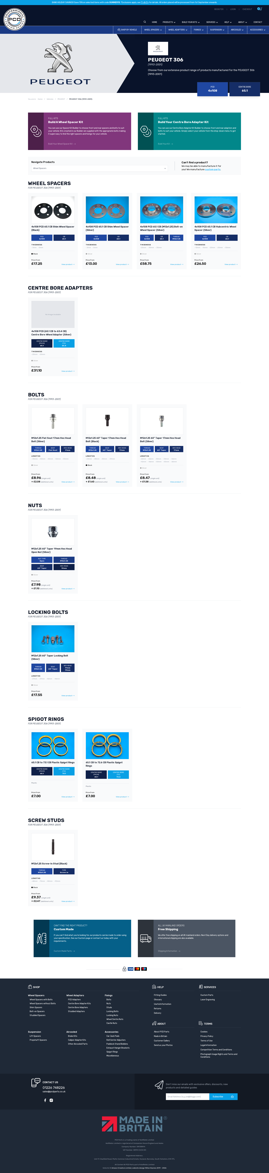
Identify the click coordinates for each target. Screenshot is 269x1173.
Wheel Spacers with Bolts (41, 999)
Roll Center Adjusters (116, 1040)
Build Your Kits (189, 22)
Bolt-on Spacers (37, 1011)
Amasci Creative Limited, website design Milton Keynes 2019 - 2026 (139, 1168)
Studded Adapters (76, 1011)
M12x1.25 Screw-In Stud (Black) (49, 863)
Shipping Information (167, 951)
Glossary (158, 999)
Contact (258, 22)
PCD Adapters (74, 999)
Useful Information (162, 1004)
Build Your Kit (164, 144)
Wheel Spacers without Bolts (43, 1003)
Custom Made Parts (63, 951)
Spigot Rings (112, 1052)
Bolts (108, 999)
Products (168, 22)
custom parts (212, 169)
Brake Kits (72, 1036)
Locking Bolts (112, 1011)
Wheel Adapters (176, 30)
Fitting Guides (160, 995)
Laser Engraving (207, 999)
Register (218, 9)
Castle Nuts (111, 1023)
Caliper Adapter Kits (77, 1040)
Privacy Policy (206, 1036)
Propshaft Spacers (38, 1040)
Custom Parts (206, 995)
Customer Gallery (162, 1041)
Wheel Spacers (151, 30)
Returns (157, 1008)
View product (67, 264)
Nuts (108, 1003)
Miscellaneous (112, 1056)
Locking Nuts (112, 1015)
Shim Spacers (36, 1007)
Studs (109, 1007)
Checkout (247, 9)
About (241, 22)
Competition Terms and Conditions (216, 1050)
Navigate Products (43, 162)
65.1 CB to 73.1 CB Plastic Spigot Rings (53, 762)
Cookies (203, 1032)
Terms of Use (206, 1041)
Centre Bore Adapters (78, 1007)
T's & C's (145, 2)
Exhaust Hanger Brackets (118, 1048)
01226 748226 (54, 1088)
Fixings (197, 30)
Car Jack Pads (112, 1036)
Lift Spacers (35, 1036)
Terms (208, 1023)
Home (154, 22)
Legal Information (208, 1045)
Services (210, 22)
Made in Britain (160, 1036)
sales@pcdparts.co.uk (54, 1091)
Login (233, 9)
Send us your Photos (163, 1045)
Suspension (216, 30)
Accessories (256, 30)
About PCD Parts (161, 1032)
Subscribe (218, 1096)
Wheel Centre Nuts (114, 1019)
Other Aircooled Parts (78, 1044)
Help (226, 22)
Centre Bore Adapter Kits (79, 1003)
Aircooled (236, 30)
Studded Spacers (37, 1015)
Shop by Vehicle (129, 30)
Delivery (157, 1013)
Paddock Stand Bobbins (117, 1044)
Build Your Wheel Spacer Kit (60, 144)
